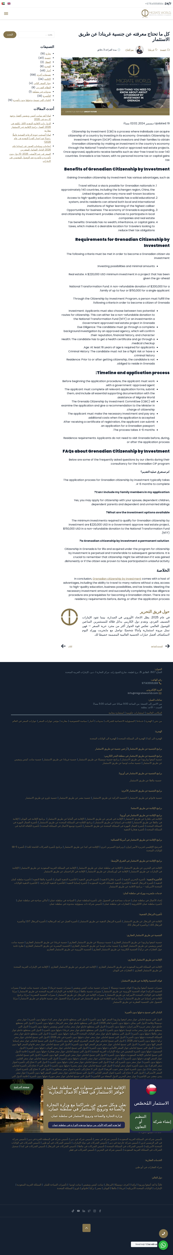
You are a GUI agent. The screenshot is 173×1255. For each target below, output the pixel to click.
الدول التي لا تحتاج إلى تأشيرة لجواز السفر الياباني (119, 1072)
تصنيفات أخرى (44, 74)
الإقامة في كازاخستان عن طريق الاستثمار (64, 871)
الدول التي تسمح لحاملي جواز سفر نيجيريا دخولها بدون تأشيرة (81, 1065)
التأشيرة (47, 96)
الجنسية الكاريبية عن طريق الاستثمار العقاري (115, 949)
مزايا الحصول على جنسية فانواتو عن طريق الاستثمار (46, 998)
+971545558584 (154, 3)
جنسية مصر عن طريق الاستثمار (74, 798)
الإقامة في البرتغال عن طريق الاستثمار (142, 921)
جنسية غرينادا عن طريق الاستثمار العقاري (46, 942)
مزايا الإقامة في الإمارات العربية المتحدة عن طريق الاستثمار (49, 991)
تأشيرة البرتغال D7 (36, 921)
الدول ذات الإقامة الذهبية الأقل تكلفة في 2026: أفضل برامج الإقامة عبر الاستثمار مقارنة (31, 127)
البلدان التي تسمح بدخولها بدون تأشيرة (32, 100)
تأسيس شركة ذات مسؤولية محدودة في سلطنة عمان (76, 904)
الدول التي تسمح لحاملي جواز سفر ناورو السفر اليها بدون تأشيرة (74, 1055)
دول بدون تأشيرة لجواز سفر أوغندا (131, 1065)
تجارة (48, 53)
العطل (48, 62)
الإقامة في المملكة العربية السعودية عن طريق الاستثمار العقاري (130, 966)
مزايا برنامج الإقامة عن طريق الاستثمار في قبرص (98, 998)
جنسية (163, 49)
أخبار (48, 70)
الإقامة (47, 79)
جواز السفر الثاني (42, 83)
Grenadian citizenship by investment (117, 579)
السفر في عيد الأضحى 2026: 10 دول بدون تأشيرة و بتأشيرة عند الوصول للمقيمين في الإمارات (30, 157)
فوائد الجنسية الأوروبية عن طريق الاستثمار (124, 991)
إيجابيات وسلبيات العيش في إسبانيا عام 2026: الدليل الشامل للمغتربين (31, 147)
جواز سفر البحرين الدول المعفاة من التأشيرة (114, 1076)
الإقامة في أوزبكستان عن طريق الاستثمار (107, 871)
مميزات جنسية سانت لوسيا (34, 987)
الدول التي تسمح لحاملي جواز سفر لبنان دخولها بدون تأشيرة (79, 1062)
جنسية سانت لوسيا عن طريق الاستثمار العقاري (95, 946)
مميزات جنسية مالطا (91, 991)
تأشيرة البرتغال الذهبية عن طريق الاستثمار (100, 921)
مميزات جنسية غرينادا (60, 987)
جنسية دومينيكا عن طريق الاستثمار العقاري (90, 942)
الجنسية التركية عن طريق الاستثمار (109, 798)
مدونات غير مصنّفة (41, 91)
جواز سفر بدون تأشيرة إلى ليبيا (126, 1062)
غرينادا (151, 49)
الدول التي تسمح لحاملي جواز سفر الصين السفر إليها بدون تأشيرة (60, 1072)
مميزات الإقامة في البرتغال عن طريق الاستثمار (81, 995)
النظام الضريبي (43, 87)
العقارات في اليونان (122, 970)
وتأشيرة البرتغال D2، (137, 925)
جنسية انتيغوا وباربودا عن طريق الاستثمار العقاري (138, 942)
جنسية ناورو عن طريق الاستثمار (41, 798)
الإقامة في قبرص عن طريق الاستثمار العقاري (73, 966)
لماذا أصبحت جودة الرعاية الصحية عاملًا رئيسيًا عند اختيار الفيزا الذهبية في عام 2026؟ (32, 138)
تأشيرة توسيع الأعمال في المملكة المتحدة (61, 826)
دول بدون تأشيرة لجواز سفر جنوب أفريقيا (125, 1069)
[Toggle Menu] (6, 13)
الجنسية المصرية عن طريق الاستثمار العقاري (47, 946)
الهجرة (47, 66)
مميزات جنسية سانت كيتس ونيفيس (90, 987)
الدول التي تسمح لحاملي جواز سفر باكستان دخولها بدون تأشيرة (91, 1058)
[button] (86, 1125)
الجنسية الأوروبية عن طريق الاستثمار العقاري (69, 949)
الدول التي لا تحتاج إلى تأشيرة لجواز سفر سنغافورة (78, 1069)
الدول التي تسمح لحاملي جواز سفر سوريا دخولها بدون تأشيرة (60, 1076)
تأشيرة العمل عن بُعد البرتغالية (63, 921)
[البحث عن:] (36, 34)
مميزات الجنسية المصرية (43, 995)
